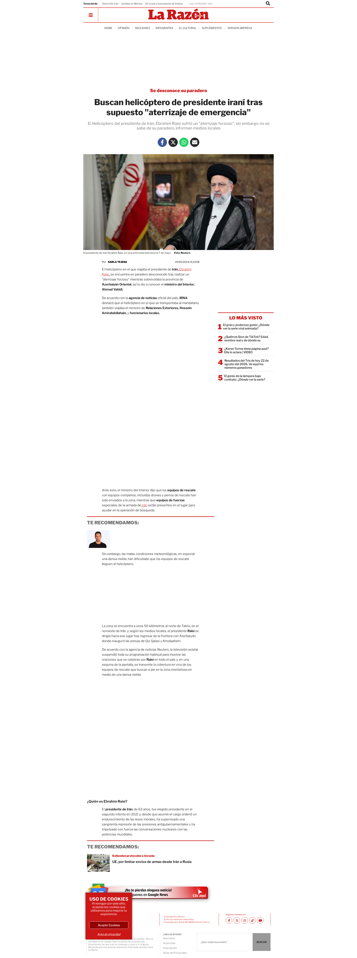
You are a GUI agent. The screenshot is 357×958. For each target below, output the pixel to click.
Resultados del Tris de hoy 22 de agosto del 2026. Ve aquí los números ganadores (246, 364)
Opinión (123, 28)
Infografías (164, 28)
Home (108, 28)
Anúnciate (169, 943)
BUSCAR (262, 942)
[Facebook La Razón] (162, 142)
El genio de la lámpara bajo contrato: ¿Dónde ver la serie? (244, 377)
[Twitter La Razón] (173, 142)
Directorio (169, 938)
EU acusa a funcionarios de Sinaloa (164, 3)
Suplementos (212, 28)
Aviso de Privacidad (174, 952)
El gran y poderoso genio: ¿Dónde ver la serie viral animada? (246, 326)
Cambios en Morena (131, 3)
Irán (144, 505)
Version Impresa (239, 28)
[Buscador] (268, 3)
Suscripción (170, 947)
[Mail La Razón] (194, 142)
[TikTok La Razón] (252, 920)
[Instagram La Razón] (244, 920)
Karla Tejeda (117, 261)
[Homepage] (178, 14)
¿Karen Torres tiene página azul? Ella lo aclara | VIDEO (246, 350)
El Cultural (187, 28)
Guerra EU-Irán (110, 3)
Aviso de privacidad (108, 934)
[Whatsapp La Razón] (184, 142)
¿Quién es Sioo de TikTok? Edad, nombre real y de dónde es (246, 338)
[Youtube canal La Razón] (260, 920)
